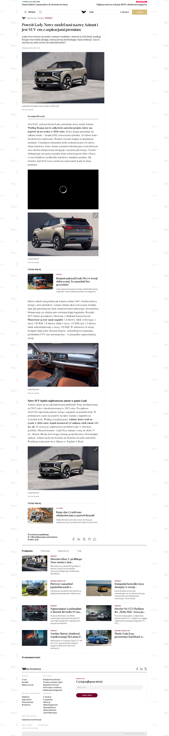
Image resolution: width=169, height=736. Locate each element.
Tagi (79, 551)
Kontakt (25, 682)
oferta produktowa (30, 728)
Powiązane (27, 551)
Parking (40, 18)
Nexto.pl (46, 702)
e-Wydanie (124, 12)
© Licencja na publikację (38, 535)
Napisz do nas (28, 685)
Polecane (45, 551)
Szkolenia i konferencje (31, 720)
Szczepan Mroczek (36, 116)
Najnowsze (63, 551)
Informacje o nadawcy (52, 687)
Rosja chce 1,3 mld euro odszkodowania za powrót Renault (75, 514)
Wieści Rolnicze (49, 710)
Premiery (49, 18)
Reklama (25, 697)
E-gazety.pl (48, 700)
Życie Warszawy (50, 713)
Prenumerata (27, 702)
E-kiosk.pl (47, 697)
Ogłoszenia (26, 700)
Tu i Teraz (59, 508)
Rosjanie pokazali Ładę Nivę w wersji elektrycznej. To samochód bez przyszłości (77, 281)
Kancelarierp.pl (49, 707)
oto (91, 12)
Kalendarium (43, 725)
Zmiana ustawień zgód (52, 682)
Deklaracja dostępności (52, 690)
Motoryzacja (31, 18)
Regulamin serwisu (51, 685)
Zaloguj (140, 12)
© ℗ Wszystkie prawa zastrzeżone (42, 537)
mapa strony (27, 725)
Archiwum (26, 705)
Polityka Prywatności (51, 680)
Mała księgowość (50, 705)
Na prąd (59, 274)
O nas (24, 680)
